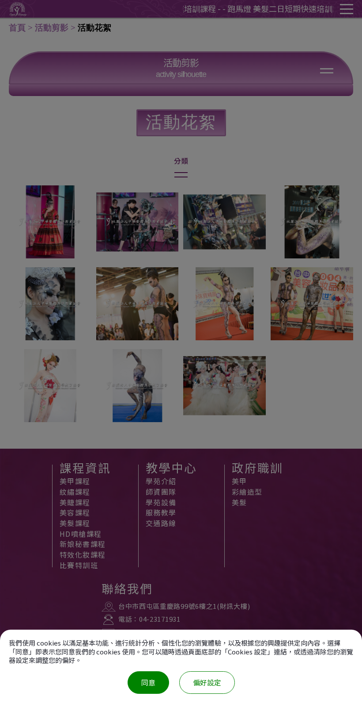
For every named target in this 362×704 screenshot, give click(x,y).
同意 (148, 682)
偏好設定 (207, 682)
